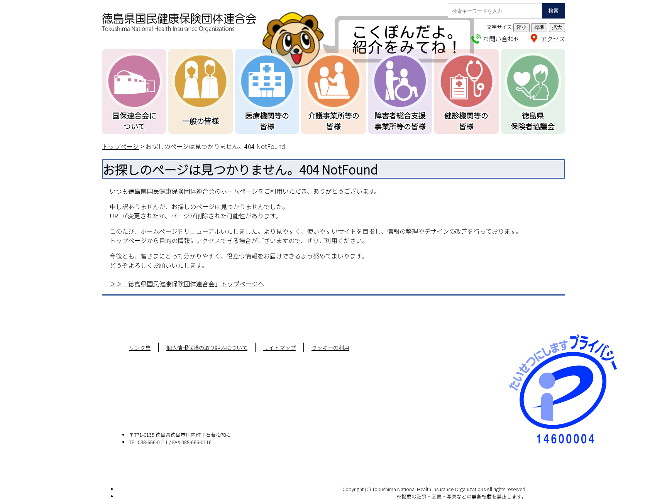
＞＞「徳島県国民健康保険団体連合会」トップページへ (187, 283)
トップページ (120, 146)
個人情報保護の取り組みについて (206, 347)
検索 (553, 11)
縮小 (521, 27)
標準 (539, 27)
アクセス (553, 38)
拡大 (557, 27)
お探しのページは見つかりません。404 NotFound (215, 146)
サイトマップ (279, 347)
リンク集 (140, 347)
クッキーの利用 (330, 347)
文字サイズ (499, 26)
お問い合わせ (501, 38)
